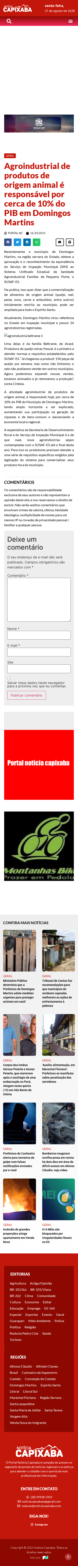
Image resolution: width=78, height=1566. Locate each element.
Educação (17, 1308)
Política (15, 1327)
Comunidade (46, 1296)
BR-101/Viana (40, 1289)
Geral (60, 1314)
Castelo (15, 1379)
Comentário (17, 575)
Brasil (14, 1372)
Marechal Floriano (23, 1397)
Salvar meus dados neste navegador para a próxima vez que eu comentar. (36, 684)
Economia (32, 1302)
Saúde (46, 1333)
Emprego (33, 1308)
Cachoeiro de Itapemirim (39, 1372)
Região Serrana (50, 1397)
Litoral (14, 1391)
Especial (15, 1314)
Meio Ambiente (39, 1321)
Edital (47, 1302)
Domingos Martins (23, 1385)
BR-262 (15, 1296)
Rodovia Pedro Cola (24, 1333)
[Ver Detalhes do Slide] (39, 123)
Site (10, 662)
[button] (70, 21)
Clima (29, 1296)
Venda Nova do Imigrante (28, 1423)
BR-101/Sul (18, 1289)
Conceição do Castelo (40, 1379)
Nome (13, 628)
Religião (30, 1327)
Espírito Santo (51, 1385)
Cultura (15, 1302)
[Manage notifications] (68, 1556)
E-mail (13, 645)
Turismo (15, 1339)
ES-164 (49, 1308)
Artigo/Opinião (41, 1283)
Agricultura (18, 1283)
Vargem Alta (18, 1416)
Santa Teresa (53, 1410)
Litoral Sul (30, 1391)
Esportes (31, 1314)
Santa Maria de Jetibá (25, 1410)
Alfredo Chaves (47, 1366)
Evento (47, 1314)
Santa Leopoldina (22, 1404)
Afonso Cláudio (21, 1366)
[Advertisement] (39, 67)
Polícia (59, 1321)
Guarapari (17, 1321)
